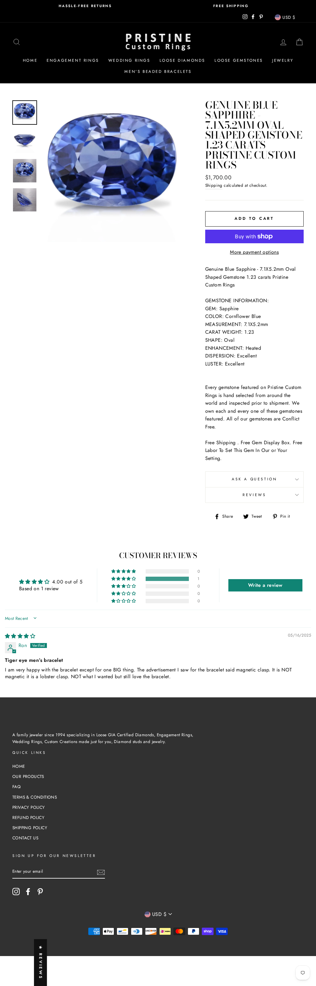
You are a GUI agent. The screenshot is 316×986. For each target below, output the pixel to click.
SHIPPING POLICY (29, 828)
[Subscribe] (101, 872)
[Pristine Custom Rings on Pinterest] (40, 891)
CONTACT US (25, 838)
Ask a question (254, 479)
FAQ (16, 786)
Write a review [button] (265, 585)
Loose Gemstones (238, 60)
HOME (18, 766)
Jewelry (282, 60)
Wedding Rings (129, 60)
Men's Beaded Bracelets (157, 71)
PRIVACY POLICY (28, 807)
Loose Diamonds (182, 60)
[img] (20, 636)
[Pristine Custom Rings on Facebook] (28, 891)
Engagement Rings (73, 60)
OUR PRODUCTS (28, 776)
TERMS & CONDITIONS (34, 797)
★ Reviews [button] (41, 963)
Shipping (213, 185)
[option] (85, 6)
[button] (124, 579)
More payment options (254, 252)
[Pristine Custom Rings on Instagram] (16, 891)
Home (30, 60)
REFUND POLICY (28, 817)
